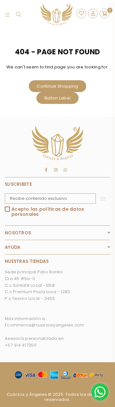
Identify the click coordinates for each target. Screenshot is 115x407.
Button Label (57, 98)
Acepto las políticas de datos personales (48, 212)
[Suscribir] (103, 198)
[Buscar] (18, 14)
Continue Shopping (57, 86)
